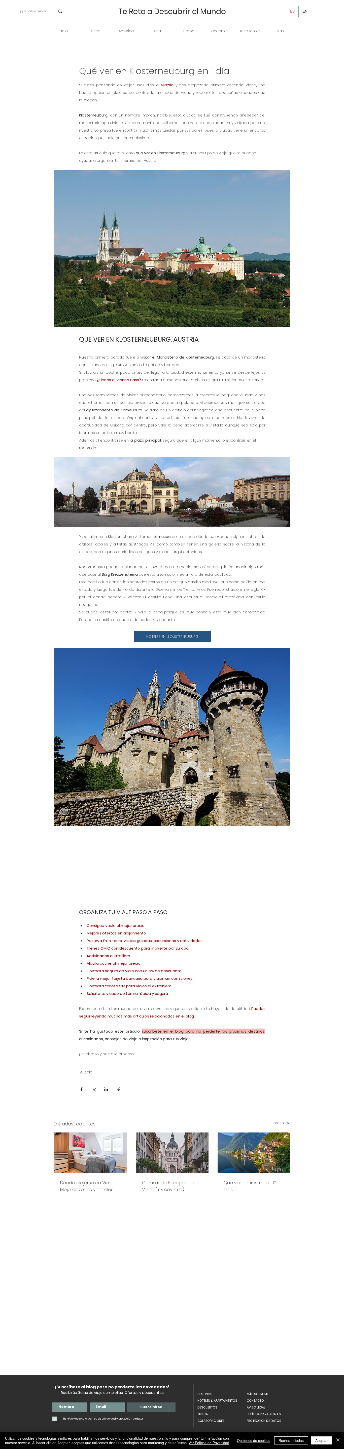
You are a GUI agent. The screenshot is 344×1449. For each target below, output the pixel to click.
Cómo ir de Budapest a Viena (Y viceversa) (168, 1186)
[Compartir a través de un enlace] (118, 1089)
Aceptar (321, 1440)
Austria (86, 1072)
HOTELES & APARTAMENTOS (217, 1400)
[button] (95, 31)
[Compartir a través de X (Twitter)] (93, 1089)
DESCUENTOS (207, 1407)
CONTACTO (255, 1400)
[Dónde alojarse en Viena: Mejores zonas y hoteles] (90, 1152)
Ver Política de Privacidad (209, 1442)
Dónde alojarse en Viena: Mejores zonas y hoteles (87, 1186)
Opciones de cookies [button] (253, 1440)
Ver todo (283, 1122)
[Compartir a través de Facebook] (81, 1089)
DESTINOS (204, 1394)
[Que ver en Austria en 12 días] (254, 1152)
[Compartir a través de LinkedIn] (106, 1089)
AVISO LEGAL (256, 1407)
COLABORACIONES (211, 1421)
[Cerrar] (338, 1440)
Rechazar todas (291, 1440)
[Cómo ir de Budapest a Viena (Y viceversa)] (172, 1152)
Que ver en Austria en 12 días (250, 1186)
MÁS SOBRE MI (257, 1394)
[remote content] (172, 867)
